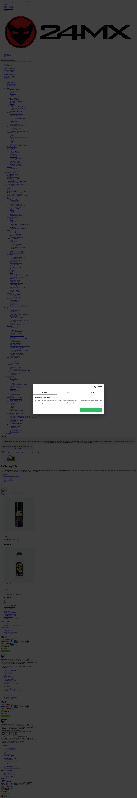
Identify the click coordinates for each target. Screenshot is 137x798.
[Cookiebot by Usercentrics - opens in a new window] (95, 387)
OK (91, 410)
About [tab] (92, 392)
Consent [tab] (44, 392)
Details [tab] (68, 392)
